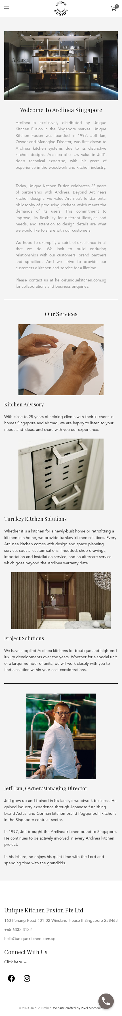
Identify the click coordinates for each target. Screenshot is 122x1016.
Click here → (15, 962)
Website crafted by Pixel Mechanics (78, 1008)
